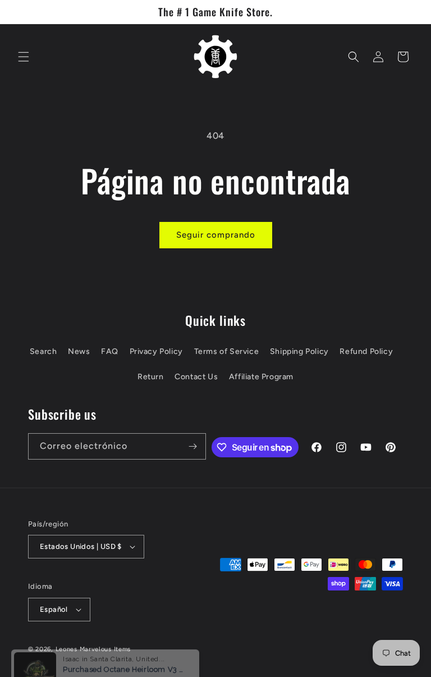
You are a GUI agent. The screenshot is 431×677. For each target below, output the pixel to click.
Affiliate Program (261, 376)
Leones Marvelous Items (93, 649)
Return (150, 376)
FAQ (109, 351)
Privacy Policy (156, 351)
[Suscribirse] (193, 446)
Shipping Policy (299, 351)
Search (43, 351)
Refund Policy (366, 351)
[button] (23, 56)
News (79, 351)
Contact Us (196, 376)
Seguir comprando (215, 235)
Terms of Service (226, 351)
